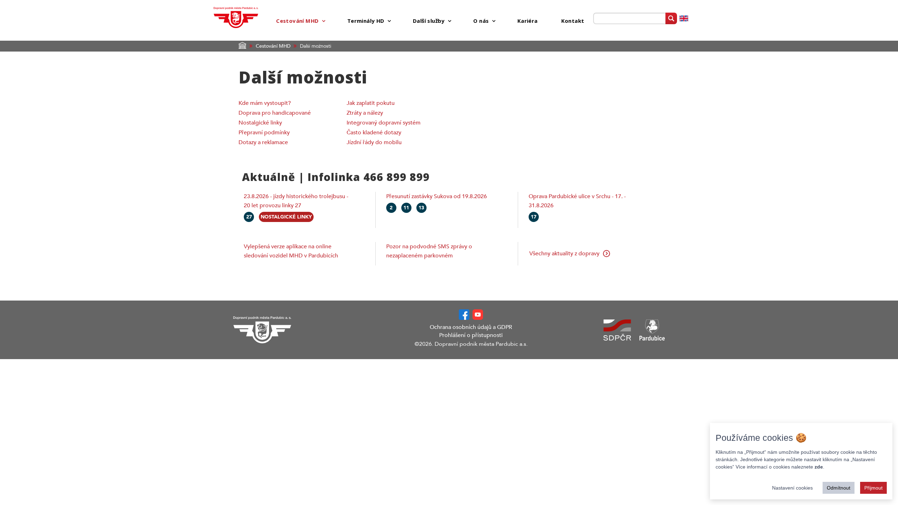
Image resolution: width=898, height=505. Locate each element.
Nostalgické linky (260, 123)
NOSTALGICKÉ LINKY (286, 217)
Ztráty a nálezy (365, 113)
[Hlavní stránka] (286, 330)
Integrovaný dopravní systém (384, 123)
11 (406, 207)
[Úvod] (236, 17)
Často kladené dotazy (374, 132)
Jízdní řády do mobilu (374, 142)
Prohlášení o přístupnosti (471, 335)
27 (249, 217)
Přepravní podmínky (264, 132)
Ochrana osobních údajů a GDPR (471, 327)
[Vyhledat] (671, 18)
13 (421, 207)
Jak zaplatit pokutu (371, 103)
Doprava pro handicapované (275, 113)
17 (533, 217)
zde (819, 467)
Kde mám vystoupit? (265, 103)
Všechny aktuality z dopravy (564, 253)
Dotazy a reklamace (263, 142)
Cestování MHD (273, 46)
